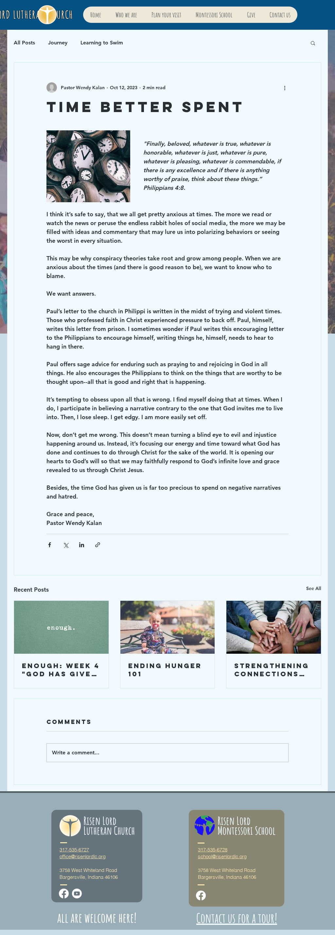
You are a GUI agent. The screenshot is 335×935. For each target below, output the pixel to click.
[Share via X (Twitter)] (65, 545)
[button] (313, 42)
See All (313, 588)
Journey (57, 43)
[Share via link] (98, 545)
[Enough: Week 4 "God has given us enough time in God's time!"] (61, 627)
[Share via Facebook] (49, 545)
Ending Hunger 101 (165, 670)
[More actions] (285, 87)
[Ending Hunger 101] (167, 627)
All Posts (24, 43)
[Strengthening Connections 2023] (273, 627)
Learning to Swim (101, 43)
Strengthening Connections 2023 (271, 670)
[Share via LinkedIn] (82, 545)
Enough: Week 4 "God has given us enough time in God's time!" (61, 670)
